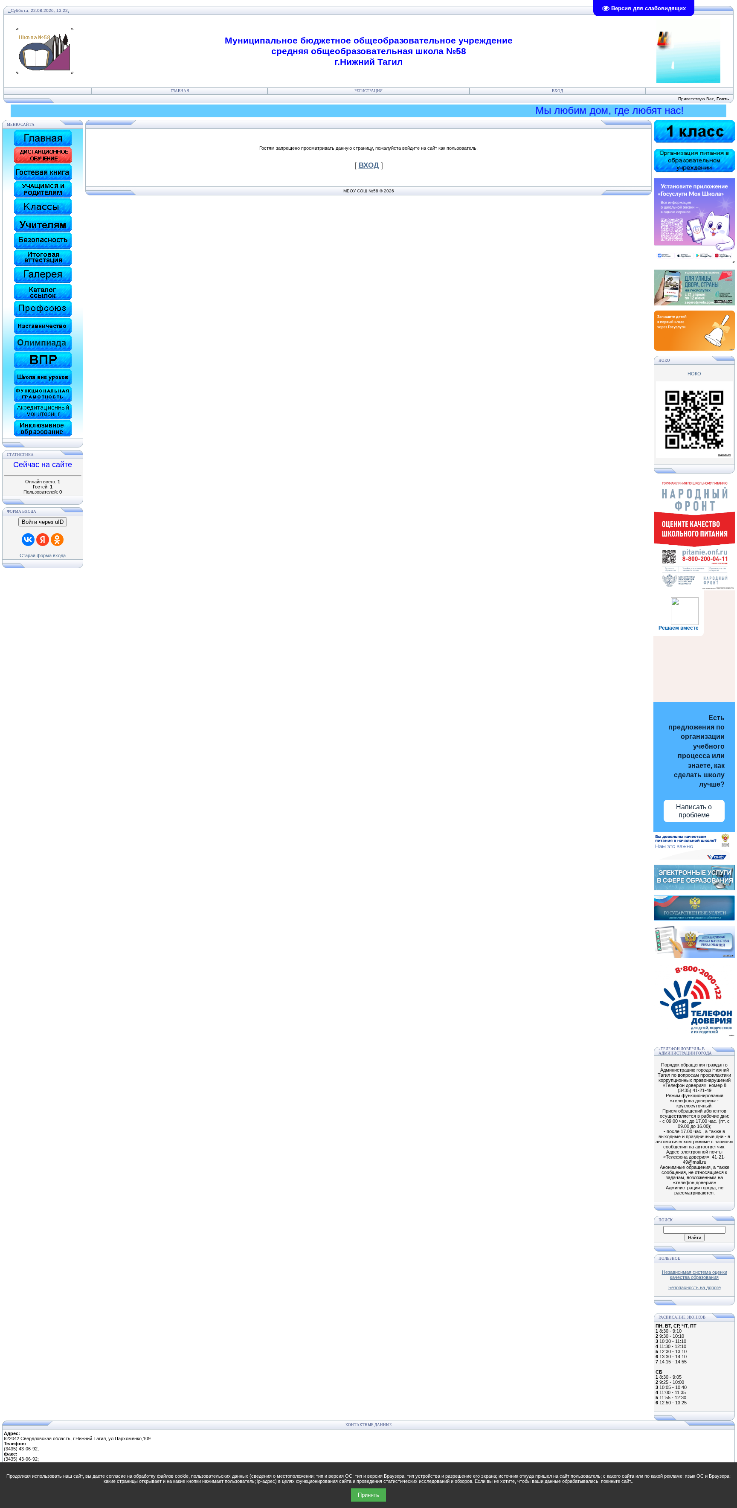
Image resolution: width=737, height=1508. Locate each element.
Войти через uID (43, 522)
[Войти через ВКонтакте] (28, 539)
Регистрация (368, 91)
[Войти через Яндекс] (42, 539)
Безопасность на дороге (694, 1287)
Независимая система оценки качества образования (694, 1275)
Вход (557, 91)
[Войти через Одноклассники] (57, 539)
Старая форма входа (43, 555)
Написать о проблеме (694, 811)
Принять (368, 1495)
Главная (180, 91)
